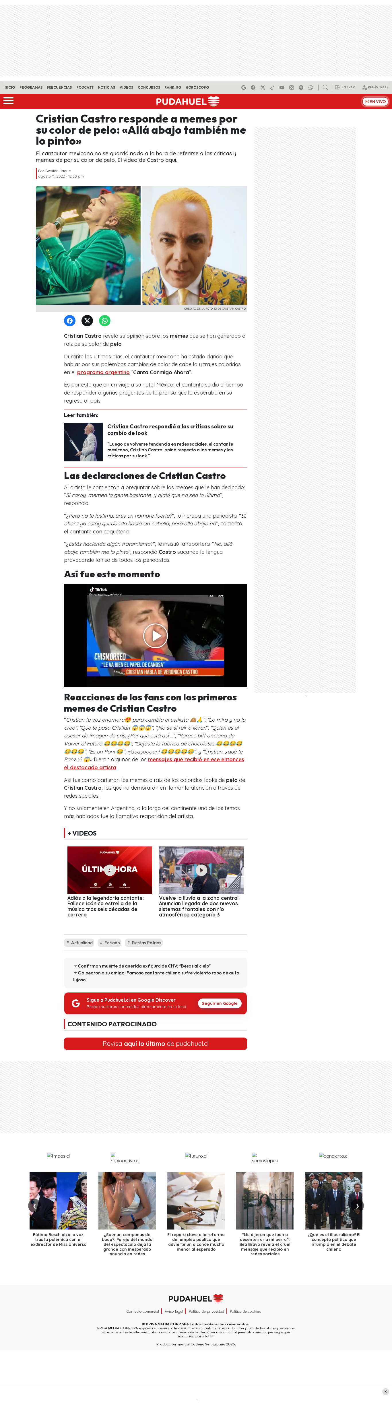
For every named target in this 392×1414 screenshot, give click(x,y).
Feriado (112, 942)
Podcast (85, 87)
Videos (126, 87)
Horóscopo (197, 87)
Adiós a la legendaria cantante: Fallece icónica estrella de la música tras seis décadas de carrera (105, 906)
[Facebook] (254, 87)
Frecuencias (59, 87)
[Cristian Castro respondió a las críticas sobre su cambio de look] (83, 441)
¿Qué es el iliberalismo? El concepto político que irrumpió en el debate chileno (333, 1242)
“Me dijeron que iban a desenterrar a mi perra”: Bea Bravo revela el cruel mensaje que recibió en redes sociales (264, 1244)
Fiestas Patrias (146, 942)
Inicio (9, 87)
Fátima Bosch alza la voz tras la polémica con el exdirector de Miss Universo (58, 1239)
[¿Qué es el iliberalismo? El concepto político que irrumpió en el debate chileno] (333, 1201)
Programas (31, 87)
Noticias (106, 87)
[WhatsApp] (106, 321)
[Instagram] (292, 87)
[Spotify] (302, 87)
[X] (264, 87)
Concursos (149, 87)
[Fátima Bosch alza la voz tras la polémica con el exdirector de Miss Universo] (58, 1201)
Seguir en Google (220, 1003)
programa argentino (103, 372)
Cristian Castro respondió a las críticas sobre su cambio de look (170, 429)
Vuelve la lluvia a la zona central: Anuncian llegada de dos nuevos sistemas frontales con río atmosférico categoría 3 (199, 906)
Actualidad (81, 942)
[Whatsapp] (311, 87)
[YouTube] (283, 87)
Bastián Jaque (58, 170)
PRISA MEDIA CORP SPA (167, 1324)
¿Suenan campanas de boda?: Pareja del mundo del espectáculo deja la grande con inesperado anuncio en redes (127, 1244)
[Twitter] (88, 321)
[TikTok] (273, 87)
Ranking (172, 87)
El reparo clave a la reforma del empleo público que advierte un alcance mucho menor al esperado (196, 1242)
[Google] (244, 87)
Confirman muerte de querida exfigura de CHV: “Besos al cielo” (144, 966)
